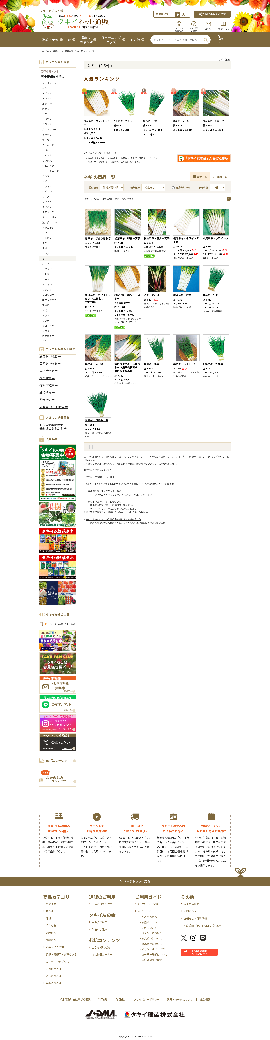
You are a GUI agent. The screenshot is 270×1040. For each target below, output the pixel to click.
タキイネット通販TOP (51, 51)
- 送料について (148, 927)
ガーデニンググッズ (57, 961)
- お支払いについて (151, 938)
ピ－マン (47, 284)
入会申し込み (99, 929)
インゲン (47, 88)
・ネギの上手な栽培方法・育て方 (100, 476)
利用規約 (103, 999)
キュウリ (47, 139)
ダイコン (47, 191)
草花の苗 (51, 925)
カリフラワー (49, 129)
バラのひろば (53, 976)
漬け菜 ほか (49, 222)
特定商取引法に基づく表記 (75, 999)
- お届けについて (150, 922)
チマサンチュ (49, 212)
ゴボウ (45, 150)
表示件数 (203, 187)
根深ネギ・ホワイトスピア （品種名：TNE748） (98, 298)
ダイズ (45, 196)
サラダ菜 (47, 160)
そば (44, 181)
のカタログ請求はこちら (60, 624)
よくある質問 (191, 904)
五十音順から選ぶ (52, 77)
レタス (45, 331)
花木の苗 (51, 933)
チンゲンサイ (49, 217)
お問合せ (208, 29)
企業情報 (205, 999)
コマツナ (47, 155)
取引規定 (121, 999)
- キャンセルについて (152, 949)
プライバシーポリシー (146, 999)
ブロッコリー (49, 294)
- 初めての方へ (148, 917)
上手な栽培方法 (101, 947)
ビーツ (45, 279)
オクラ (45, 109)
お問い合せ (190, 911)
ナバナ (45, 248)
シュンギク (48, 165)
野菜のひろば (53, 969)
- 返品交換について (151, 944)
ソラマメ (47, 186)
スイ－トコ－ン (50, 170)
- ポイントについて (151, 933)
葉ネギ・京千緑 (181, 121)
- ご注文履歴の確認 (151, 960)
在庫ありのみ (183, 187)
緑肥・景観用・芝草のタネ (61, 954)
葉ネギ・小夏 (151, 364)
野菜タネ (51, 904)
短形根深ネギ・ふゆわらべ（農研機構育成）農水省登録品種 (127, 367)
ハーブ (45, 263)
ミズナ (45, 310)
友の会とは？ (99, 922)
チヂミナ (47, 207)
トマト (45, 233)
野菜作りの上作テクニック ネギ (104, 490)
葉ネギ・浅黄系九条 (96, 420)
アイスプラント (50, 83)
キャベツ (47, 134)
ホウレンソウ (49, 300)
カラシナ (47, 124)
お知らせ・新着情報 (195, 918)
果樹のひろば (53, 983)
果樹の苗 (51, 940)
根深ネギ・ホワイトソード (215, 240)
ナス (44, 243)
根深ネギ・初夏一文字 (214, 121)
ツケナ (45, 341)
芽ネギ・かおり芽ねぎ (98, 238)
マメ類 (45, 305)
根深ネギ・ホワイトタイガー (186, 240)
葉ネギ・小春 (150, 121)
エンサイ (47, 98)
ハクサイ (47, 269)
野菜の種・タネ (50, 71)
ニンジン (47, 253)
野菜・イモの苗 (55, 947)
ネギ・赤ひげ (151, 295)
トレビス (47, 238)
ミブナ (45, 320)
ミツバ (45, 315)
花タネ (50, 911)
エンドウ (47, 103)
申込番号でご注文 (102, 904)
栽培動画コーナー (102, 954)
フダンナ (47, 289)
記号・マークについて (180, 999)
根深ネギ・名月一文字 (157, 238)
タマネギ (47, 202)
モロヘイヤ (48, 326)
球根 (48, 918)
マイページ (144, 911)
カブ (44, 114)
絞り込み (135, 187)
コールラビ (48, 145)
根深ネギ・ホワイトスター (97, 122)
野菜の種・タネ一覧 (74, 51)
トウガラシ (48, 227)
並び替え (93, 187)
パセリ (45, 274)
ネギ (44, 258)
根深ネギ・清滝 (182, 295)
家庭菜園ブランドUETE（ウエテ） (204, 925)
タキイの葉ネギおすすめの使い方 (104, 501)
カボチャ (47, 119)
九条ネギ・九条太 (122, 121)
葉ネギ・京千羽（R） (185, 364)
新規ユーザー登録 (148, 904)
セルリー (47, 176)
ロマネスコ (48, 336)
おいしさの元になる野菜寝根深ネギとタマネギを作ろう (113, 519)
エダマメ (47, 93)
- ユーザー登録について (153, 954)
